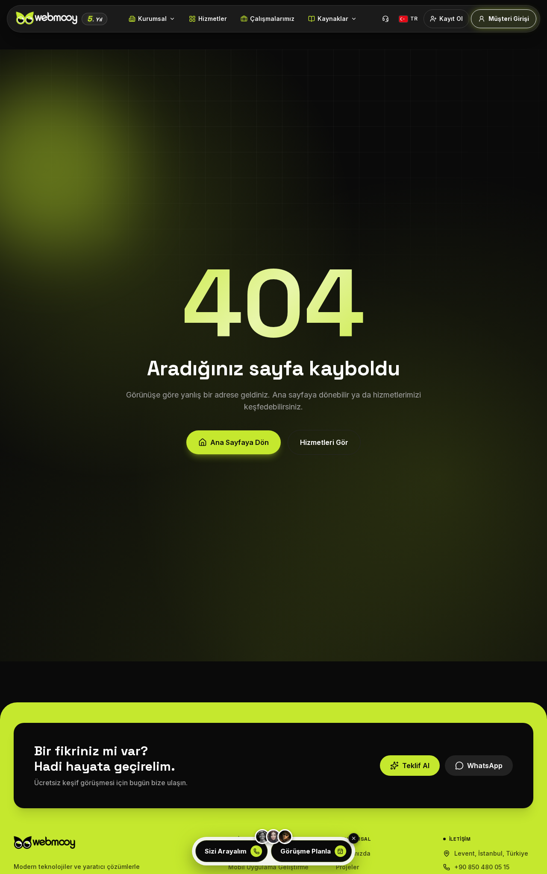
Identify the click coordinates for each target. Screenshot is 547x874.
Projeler (347, 867)
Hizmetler (212, 18)
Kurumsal (152, 18)
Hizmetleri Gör (324, 442)
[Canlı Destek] (385, 18)
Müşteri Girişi (508, 18)
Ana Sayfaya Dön (239, 442)
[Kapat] (353, 838)
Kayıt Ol (451, 18)
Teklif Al (415, 765)
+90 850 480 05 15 (481, 867)
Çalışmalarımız (272, 18)
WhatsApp (485, 765)
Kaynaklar (333, 18)
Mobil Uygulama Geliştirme (268, 867)
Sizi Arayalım (226, 851)
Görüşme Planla (305, 851)
